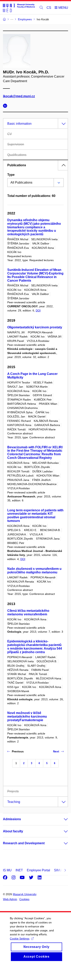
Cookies (24, 899)
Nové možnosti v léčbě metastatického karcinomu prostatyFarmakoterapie (27, 716)
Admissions (12, 819)
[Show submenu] (62, 819)
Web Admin (10, 899)
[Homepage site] (19, 7)
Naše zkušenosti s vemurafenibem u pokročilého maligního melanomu (34, 570)
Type (11, 174)
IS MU (7, 870)
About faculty (13, 831)
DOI (38, 310)
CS (49, 8)
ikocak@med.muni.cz (19, 96)
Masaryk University (24, 894)
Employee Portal (38, 870)
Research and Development (24, 843)
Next (56, 751)
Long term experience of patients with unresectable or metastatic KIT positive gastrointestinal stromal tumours (35, 515)
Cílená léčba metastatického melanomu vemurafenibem (28, 612)
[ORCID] (6, 106)
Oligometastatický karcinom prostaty (34, 327)
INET (19, 870)
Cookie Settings (19, 938)
